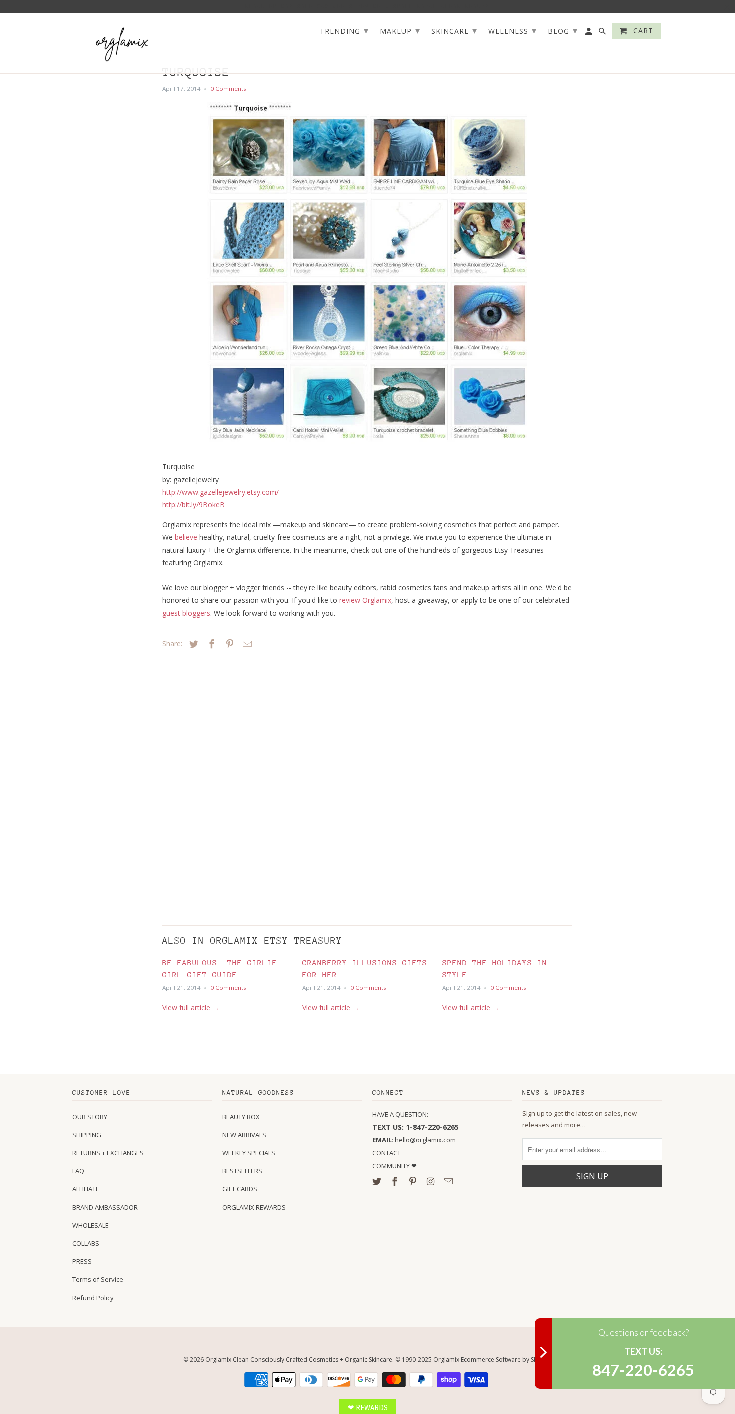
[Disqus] (233, 785)
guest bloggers (186, 613)
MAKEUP (400, 30)
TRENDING (344, 30)
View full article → (191, 1007)
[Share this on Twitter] (192, 644)
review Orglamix (366, 600)
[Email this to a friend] (246, 644)
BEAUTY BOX (241, 1116)
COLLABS (86, 1243)
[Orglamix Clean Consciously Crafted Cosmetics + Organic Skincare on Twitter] (378, 1181)
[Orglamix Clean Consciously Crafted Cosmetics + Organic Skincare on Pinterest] (414, 1181)
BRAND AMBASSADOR (105, 1207)
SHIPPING (87, 1134)
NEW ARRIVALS (244, 1134)
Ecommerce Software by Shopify (506, 1359)
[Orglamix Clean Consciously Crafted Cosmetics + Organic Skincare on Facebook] (396, 1181)
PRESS (82, 1261)
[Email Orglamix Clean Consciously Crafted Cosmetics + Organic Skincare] (449, 1181)
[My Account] (590, 33)
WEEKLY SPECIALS (249, 1152)
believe (186, 537)
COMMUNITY (392, 1165)
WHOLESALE (90, 1225)
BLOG (563, 30)
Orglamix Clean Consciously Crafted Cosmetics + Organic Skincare (299, 1359)
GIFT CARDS (240, 1188)
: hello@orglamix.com (414, 1139)
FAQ (78, 1170)
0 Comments (228, 88)
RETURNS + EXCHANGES (108, 1152)
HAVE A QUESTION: (400, 1114)
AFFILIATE (86, 1188)
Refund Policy (93, 1297)
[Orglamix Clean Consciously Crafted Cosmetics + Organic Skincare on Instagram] (431, 1181)
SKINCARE (455, 30)
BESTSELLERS (242, 1170)
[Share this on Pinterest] (228, 644)
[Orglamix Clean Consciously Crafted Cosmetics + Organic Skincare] (122, 43)
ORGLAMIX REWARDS (254, 1207)
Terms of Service (98, 1279)
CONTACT (386, 1152)
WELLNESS (512, 30)
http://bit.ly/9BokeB (193, 504)
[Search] (603, 33)
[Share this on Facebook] (210, 644)
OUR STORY (90, 1116)
